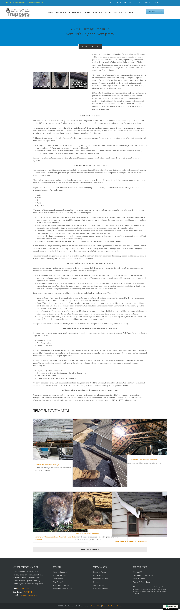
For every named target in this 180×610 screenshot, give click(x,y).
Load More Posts (90, 549)
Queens (96, 582)
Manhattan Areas (100, 578)
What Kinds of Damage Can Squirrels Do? (131, 542)
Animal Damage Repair (62, 588)
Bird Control (58, 582)
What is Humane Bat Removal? (87, 533)
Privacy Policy (139, 578)
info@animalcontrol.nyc (35, 2)
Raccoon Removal (60, 572)
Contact (119, 606)
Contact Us (137, 572)
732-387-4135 (29, 592)
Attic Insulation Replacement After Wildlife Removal (136, 459)
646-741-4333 (23, 588)
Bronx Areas (98, 575)
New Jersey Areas (100, 588)
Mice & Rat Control (61, 585)
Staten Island (98, 585)
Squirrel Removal (60, 575)
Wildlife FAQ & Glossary (143, 575)
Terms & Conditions (141, 582)
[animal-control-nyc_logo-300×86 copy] (18, 8)
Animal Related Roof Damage (47, 464)
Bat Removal (58, 578)
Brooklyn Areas (99, 572)
